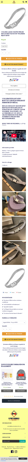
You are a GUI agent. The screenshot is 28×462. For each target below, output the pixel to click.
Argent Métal (4, 46)
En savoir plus (3, 460)
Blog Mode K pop (10, 447)
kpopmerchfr (15, 456)
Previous (3, 14)
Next (25, 14)
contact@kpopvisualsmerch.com (14, 426)
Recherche (4, 447)
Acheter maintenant (15, 64)
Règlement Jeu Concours (18, 448)
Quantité (3, 50)
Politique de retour (8, 448)
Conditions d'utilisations (20, 447)
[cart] (26, 2)
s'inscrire (22, 441)
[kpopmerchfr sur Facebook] (12, 452)
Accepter (22, 458)
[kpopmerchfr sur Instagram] (16, 452)
